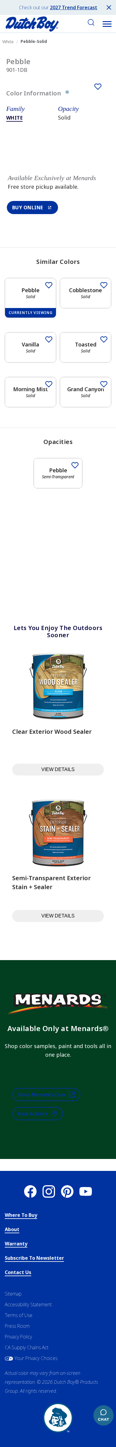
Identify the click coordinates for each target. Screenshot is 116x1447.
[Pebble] (98, 86)
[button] (107, 24)
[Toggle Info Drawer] (67, 93)
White (14, 117)
